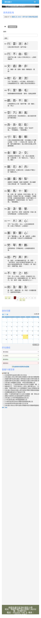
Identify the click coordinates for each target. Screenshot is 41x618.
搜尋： (5, 31)
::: (2, 9)
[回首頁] (5, 26)
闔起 (6, 407)
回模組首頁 (12, 27)
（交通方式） (22, 610)
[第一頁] (6, 297)
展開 (3, 407)
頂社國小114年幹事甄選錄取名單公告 (17, 398)
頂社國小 (8, 1)
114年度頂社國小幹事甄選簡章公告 (16, 399)
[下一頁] (21, 299)
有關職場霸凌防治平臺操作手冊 (15, 392)
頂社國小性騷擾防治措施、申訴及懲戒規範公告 (20, 382)
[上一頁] (9, 297)
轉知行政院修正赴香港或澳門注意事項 (17, 396)
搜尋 (6, 38)
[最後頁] (24, 299)
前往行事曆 (36, 344)
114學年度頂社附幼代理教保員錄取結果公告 (19, 401)
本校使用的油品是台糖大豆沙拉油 (16, 375)
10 (17, 300)
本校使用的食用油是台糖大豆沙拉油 (16, 403)
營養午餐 (6, 373)
